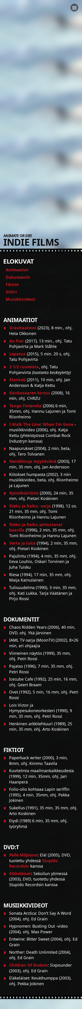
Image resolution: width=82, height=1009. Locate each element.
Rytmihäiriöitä (23, 493)
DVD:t (11, 292)
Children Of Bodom (28, 965)
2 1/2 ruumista (24, 366)
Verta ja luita (22, 543)
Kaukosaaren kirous (29, 392)
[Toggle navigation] (74, 8)
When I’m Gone (58, 424)
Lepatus (17, 354)
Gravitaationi (22, 327)
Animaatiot (17, 269)
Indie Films (31, 242)
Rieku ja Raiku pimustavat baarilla (36, 527)
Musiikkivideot (20, 299)
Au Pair (16, 341)
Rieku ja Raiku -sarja (30, 506)
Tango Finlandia (25, 405)
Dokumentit (18, 277)
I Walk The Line (24, 424)
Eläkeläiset (20, 873)
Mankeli (17, 379)
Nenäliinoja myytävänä (32, 461)
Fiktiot (12, 284)
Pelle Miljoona (23, 855)
